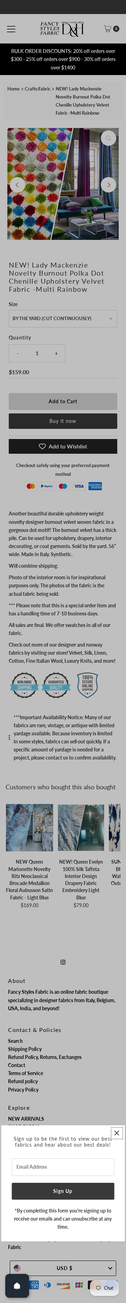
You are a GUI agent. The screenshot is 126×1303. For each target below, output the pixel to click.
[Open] (17, 1286)
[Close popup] (117, 1133)
